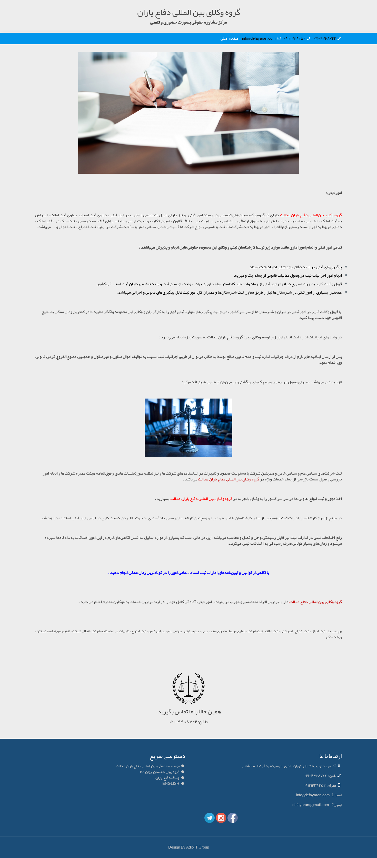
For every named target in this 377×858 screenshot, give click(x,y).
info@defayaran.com (259, 38)
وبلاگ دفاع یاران (167, 777)
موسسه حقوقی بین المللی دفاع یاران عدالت (148, 766)
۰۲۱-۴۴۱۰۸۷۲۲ (325, 38)
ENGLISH (170, 783)
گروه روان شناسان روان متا (159, 772)
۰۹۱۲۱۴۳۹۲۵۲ (294, 38)
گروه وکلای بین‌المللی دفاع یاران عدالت (228, 479)
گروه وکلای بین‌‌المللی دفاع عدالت (315, 602)
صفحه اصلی (231, 38)
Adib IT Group (197, 847)
